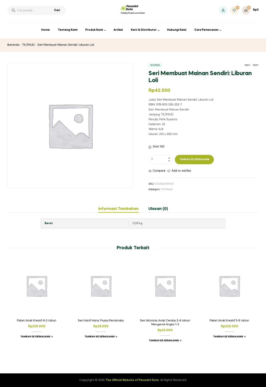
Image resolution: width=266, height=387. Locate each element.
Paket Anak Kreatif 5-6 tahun (229, 320)
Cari (57, 10)
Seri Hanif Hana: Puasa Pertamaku (101, 320)
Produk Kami (94, 30)
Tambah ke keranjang (194, 159)
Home (45, 30)
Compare (159, 170)
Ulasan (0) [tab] (158, 209)
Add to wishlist (181, 170)
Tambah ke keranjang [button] (35, 337)
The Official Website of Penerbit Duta (132, 380)
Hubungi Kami (176, 30)
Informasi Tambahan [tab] (118, 209)
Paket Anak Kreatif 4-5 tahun (36, 320)
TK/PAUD (28, 45)
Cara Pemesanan (206, 30)
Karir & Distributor (144, 30)
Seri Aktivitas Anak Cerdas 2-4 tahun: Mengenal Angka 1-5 (165, 322)
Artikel (118, 30)
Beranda (13, 45)
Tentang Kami (68, 30)
